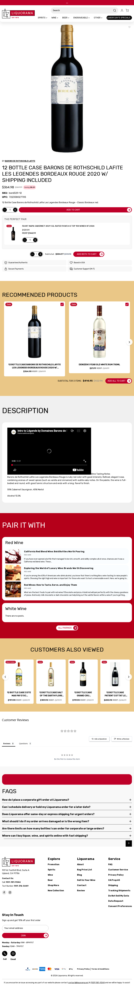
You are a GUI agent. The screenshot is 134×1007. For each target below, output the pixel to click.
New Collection (56, 890)
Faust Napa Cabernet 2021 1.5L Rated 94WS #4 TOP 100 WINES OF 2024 (58, 226)
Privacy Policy (116, 875)
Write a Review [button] (123, 739)
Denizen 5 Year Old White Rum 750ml (99, 364)
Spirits (51, 869)
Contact (81, 885)
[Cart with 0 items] (129, 10)
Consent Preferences (120, 906)
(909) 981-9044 (98, 983)
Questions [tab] (23, 743)
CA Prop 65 (114, 880)
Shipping (113, 885)
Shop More (53, 885)
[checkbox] (62, 304)
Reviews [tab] (6, 743)
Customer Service (118, 869)
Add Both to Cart (87, 254)
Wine (50, 875)
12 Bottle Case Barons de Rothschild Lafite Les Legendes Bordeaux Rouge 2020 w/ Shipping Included (34, 366)
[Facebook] (4, 892)
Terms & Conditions (100, 969)
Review (81, 890)
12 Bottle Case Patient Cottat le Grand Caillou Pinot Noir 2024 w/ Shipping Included (115, 694)
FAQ (110, 864)
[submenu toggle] (48, 17)
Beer (50, 880)
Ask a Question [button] (100, 739)
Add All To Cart (116, 381)
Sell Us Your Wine (86, 880)
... (67, 2)
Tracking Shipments (119, 890)
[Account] (122, 10)
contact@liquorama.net (78, 983)
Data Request (115, 901)
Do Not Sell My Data (118, 896)
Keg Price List (84, 869)
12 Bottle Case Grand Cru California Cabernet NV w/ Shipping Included (83, 694)
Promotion (53, 864)
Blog (79, 875)
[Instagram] (10, 892)
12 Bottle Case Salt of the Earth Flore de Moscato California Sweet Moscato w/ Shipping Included (51, 694)
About (80, 864)
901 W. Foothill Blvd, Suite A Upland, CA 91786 (16, 872)
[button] (129, 342)
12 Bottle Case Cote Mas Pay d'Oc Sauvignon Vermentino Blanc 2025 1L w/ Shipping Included (19, 694)
